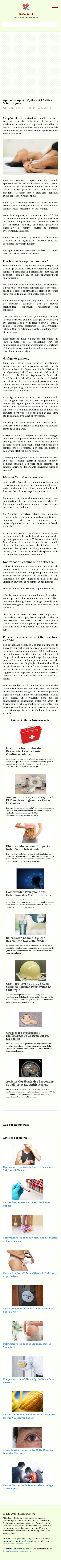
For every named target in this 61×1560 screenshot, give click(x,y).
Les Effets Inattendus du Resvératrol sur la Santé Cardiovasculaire (23, 751)
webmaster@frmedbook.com (19, 1551)
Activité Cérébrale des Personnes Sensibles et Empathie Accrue (30, 1083)
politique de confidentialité (16, 1543)
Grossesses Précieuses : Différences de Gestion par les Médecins (27, 1036)
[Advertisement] (30, 62)
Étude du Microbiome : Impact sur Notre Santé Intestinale (30, 847)
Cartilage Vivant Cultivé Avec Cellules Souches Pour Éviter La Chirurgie (28, 987)
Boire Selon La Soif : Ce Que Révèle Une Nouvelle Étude (25, 939)
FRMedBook (26, 14)
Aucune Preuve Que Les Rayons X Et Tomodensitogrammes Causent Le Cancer (30, 800)
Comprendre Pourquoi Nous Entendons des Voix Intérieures (28, 893)
